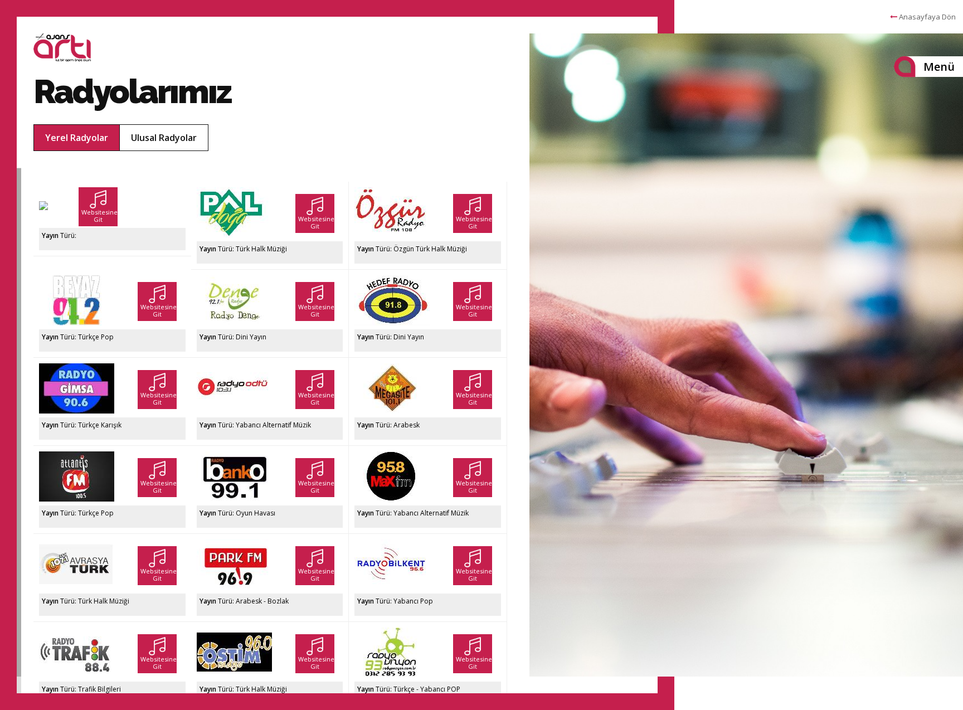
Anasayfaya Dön (926, 17)
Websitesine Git (99, 215)
